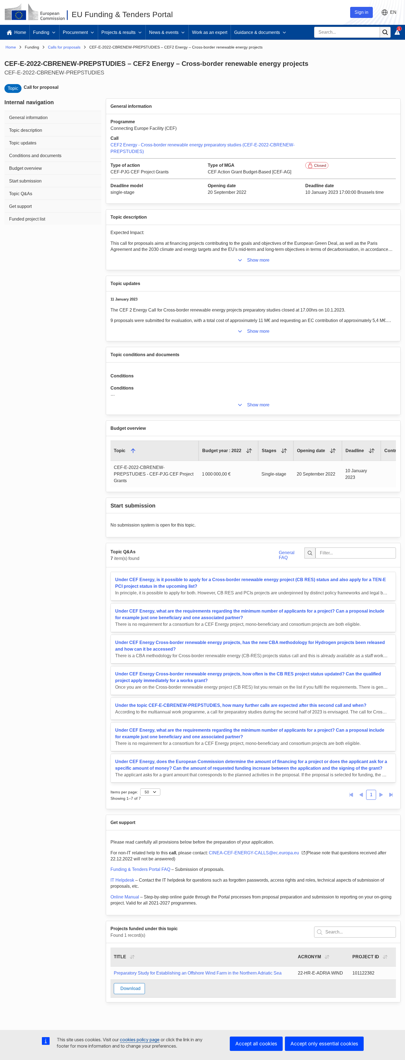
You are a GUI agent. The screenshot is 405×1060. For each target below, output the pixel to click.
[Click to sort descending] (133, 450)
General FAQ (287, 555)
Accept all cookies (256, 1043)
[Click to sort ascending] (249, 450)
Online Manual (124, 897)
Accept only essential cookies (324, 1043)
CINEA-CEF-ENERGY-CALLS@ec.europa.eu (254, 852)
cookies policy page (140, 1039)
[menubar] (52, 168)
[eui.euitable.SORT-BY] (132, 957)
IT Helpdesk (122, 880)
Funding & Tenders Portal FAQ (140, 869)
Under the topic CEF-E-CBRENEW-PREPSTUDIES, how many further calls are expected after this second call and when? (240, 705)
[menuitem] (52, 117)
